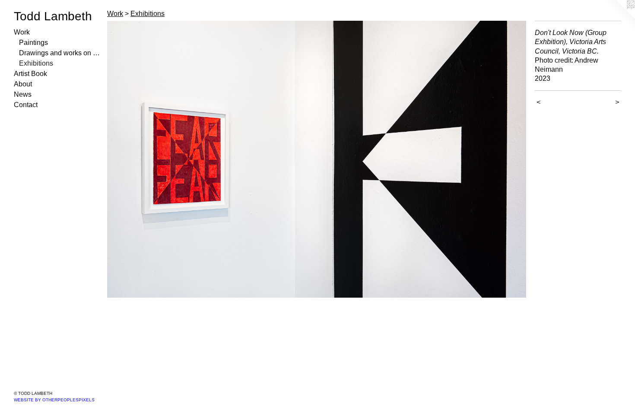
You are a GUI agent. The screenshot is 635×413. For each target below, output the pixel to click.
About (23, 84)
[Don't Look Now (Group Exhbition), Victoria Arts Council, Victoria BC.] (316, 159)
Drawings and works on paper (59, 53)
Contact (26, 104)
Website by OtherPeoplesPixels (54, 399)
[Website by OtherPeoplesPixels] (617, 17)
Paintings (33, 42)
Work (22, 32)
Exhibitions (36, 63)
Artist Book (30, 73)
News (23, 94)
